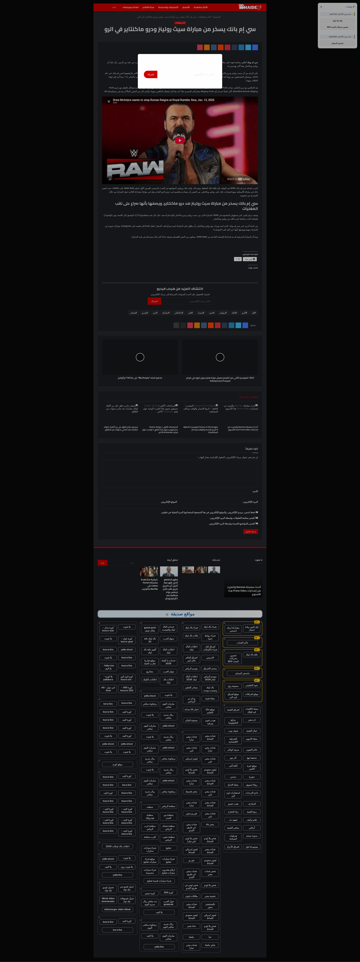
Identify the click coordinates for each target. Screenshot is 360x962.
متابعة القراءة (180, 82)
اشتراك (150, 74)
